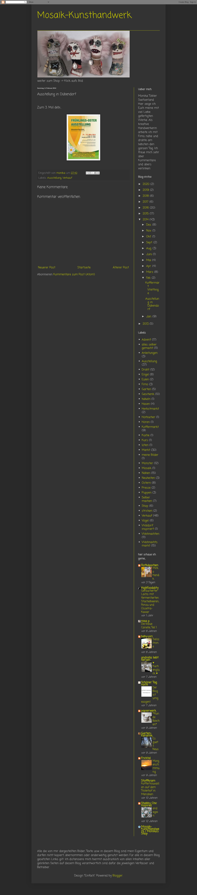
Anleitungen (149, 353)
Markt (146, 450)
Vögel (145, 520)
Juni (149, 254)
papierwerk (148, 710)
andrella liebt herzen (149, 658)
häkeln (146, 399)
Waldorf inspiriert (148, 527)
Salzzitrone (156, 642)
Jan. (149, 316)
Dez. (149, 225)
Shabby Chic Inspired (149, 804)
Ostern (146, 483)
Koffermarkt (150, 427)
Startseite (84, 267)
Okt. (149, 236)
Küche (145, 435)
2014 (146, 219)
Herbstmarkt (150, 409)
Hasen (146, 404)
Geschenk (148, 394)
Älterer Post (121, 267)
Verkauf (67, 178)
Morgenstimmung (156, 766)
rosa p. (145, 621)
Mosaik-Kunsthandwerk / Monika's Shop (150, 830)
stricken (147, 511)
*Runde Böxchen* (156, 719)
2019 (146, 190)
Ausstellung (54, 178)
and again (155, 812)
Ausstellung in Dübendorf (152, 304)
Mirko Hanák (156, 573)
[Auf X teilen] (92, 173)
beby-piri (147, 636)
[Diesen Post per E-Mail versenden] (87, 173)
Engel (145, 374)
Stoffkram (148, 780)
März (150, 272)
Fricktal (146, 758)
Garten (146, 389)
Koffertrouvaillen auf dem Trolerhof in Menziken (150, 789)
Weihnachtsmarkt (149, 544)
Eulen (145, 379)
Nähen (146, 473)
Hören (146, 422)
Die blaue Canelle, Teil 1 (149, 626)
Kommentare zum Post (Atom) (74, 274)
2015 (146, 213)
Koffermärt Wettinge (152, 288)
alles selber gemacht (149, 346)
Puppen (146, 492)
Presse (146, 488)
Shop (145, 506)
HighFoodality (149, 588)
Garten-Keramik (146, 734)
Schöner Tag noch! (149, 683)
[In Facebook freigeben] (95, 173)
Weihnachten (150, 534)
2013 (146, 324)
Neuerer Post (46, 267)
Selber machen (147, 499)
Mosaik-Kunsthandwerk (84, 15)
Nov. (149, 230)
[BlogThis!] (90, 173)
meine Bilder (150, 455)
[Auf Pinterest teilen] (98, 173)
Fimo (145, 384)
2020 (146, 184)
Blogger (118, 875)
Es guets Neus (156, 743)
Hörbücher (148, 417)
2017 (146, 202)
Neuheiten (148, 478)
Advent (146, 339)
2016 (146, 208)
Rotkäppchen (149, 565)
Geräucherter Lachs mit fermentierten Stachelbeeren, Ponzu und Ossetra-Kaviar (150, 601)
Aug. (149, 248)
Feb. (149, 278)
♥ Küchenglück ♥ (156, 668)
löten (145, 445)
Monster (147, 463)
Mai (149, 260)
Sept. (149, 242)
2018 (146, 196)
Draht (145, 369)
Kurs (145, 440)
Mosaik (146, 468)
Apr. (149, 266)
